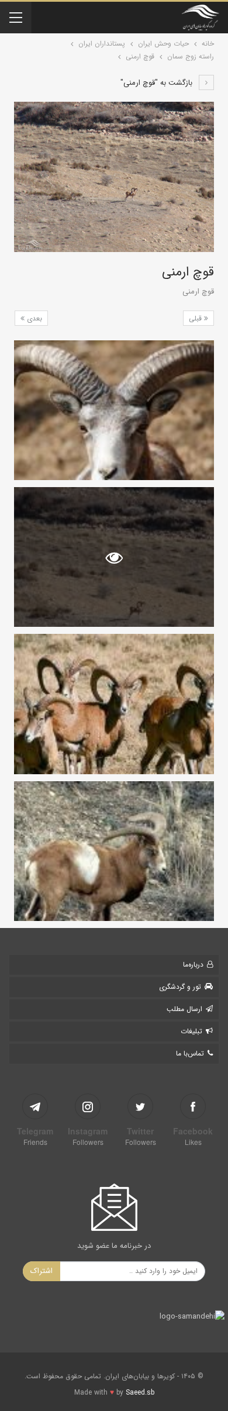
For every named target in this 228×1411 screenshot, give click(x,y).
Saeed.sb (140, 1392)
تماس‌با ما (190, 1053)
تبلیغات (191, 1031)
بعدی (33, 318)
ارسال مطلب (184, 1009)
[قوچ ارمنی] (114, 410)
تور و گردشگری (180, 986)
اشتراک (41, 1271)
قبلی (196, 318)
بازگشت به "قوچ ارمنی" (157, 83)
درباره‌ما (193, 964)
